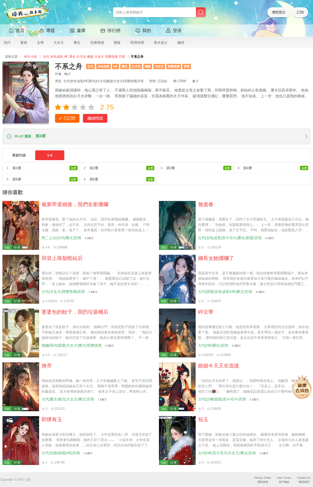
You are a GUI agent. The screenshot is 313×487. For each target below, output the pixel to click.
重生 (72, 56)
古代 (46, 56)
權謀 (90, 56)
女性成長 (56, 56)
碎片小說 (30, 56)
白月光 (81, 56)
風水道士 (161, 42)
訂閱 (300, 12)
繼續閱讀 (95, 118)
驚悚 (23, 42)
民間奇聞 (137, 42)
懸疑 (117, 42)
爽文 (77, 42)
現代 (7, 42)
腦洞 (180, 42)
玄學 (40, 42)
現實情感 (97, 42)
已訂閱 (69, 118)
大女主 (59, 42)
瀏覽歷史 (279, 12)
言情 (122, 56)
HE (66, 56)
